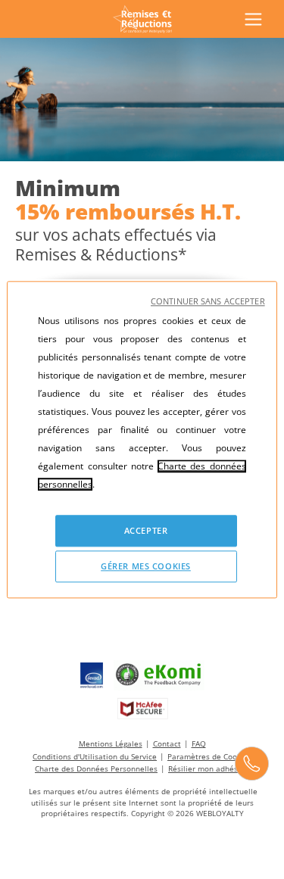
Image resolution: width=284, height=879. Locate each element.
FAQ (199, 743)
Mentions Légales (110, 743)
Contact (167, 743)
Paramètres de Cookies (209, 756)
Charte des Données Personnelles (96, 768)
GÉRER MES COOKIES (146, 566)
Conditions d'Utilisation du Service (95, 756)
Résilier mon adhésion (208, 768)
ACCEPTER (146, 530)
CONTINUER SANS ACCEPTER (208, 301)
